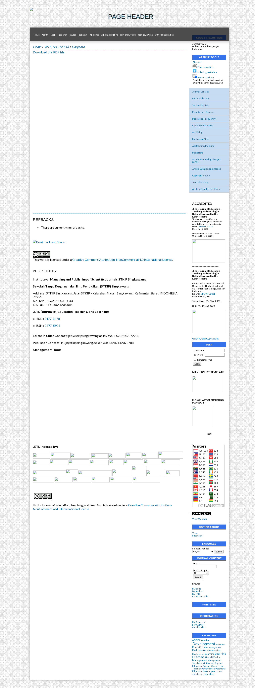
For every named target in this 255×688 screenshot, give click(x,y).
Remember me (204, 359)
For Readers (198, 622)
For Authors (198, 624)
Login (53, 35)
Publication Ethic (200, 139)
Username (198, 350)
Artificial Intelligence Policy (206, 189)
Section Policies (200, 105)
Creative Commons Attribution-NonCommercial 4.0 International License (122, 259)
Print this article (205, 67)
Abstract (197, 62)
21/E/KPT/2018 (206, 226)
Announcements (109, 35)
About (45, 35)
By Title (196, 594)
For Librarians (199, 627)
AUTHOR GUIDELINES (164, 35)
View (195, 533)
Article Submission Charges (206, 168)
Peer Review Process (203, 112)
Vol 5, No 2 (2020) (56, 47)
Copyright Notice (201, 175)
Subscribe (197, 535)
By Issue (196, 588)
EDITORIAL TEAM (128, 35)
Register (63, 35)
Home (36, 35)
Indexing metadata (207, 72)
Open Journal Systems (205, 338)
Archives (94, 35)
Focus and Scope (200, 98)
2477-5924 (52, 325)
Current (83, 35)
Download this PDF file (48, 52)
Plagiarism (197, 152)
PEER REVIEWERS (145, 35)
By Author (197, 591)
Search (196, 563)
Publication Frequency (204, 118)
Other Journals (200, 596)
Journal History (200, 182)
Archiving (197, 132)
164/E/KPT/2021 (207, 293)
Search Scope (200, 570)
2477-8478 (52, 318)
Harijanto (78, 47)
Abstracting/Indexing (203, 146)
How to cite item (205, 77)
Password (198, 354)
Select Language (200, 548)
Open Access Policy (202, 125)
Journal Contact (200, 91)
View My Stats (199, 519)
